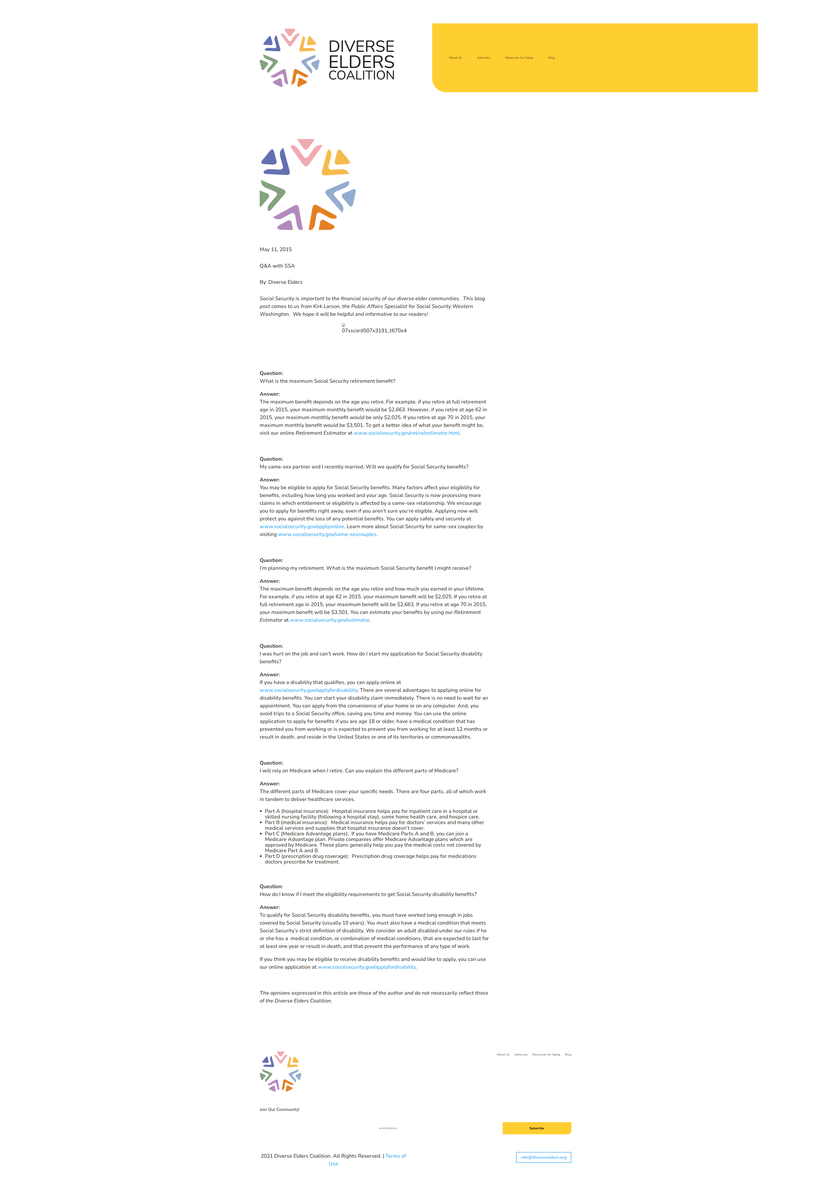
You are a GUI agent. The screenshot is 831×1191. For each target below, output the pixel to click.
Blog (551, 58)
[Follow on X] (306, 1126)
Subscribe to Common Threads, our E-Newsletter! (531, 1112)
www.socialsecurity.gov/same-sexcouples (327, 534)
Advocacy (483, 58)
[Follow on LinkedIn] (314, 1126)
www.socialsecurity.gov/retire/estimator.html (407, 432)
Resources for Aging (519, 58)
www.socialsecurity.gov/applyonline (302, 526)
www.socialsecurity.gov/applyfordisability (308, 690)
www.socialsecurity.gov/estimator (330, 619)
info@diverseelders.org (544, 1157)
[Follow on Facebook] (297, 1126)
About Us (455, 58)
